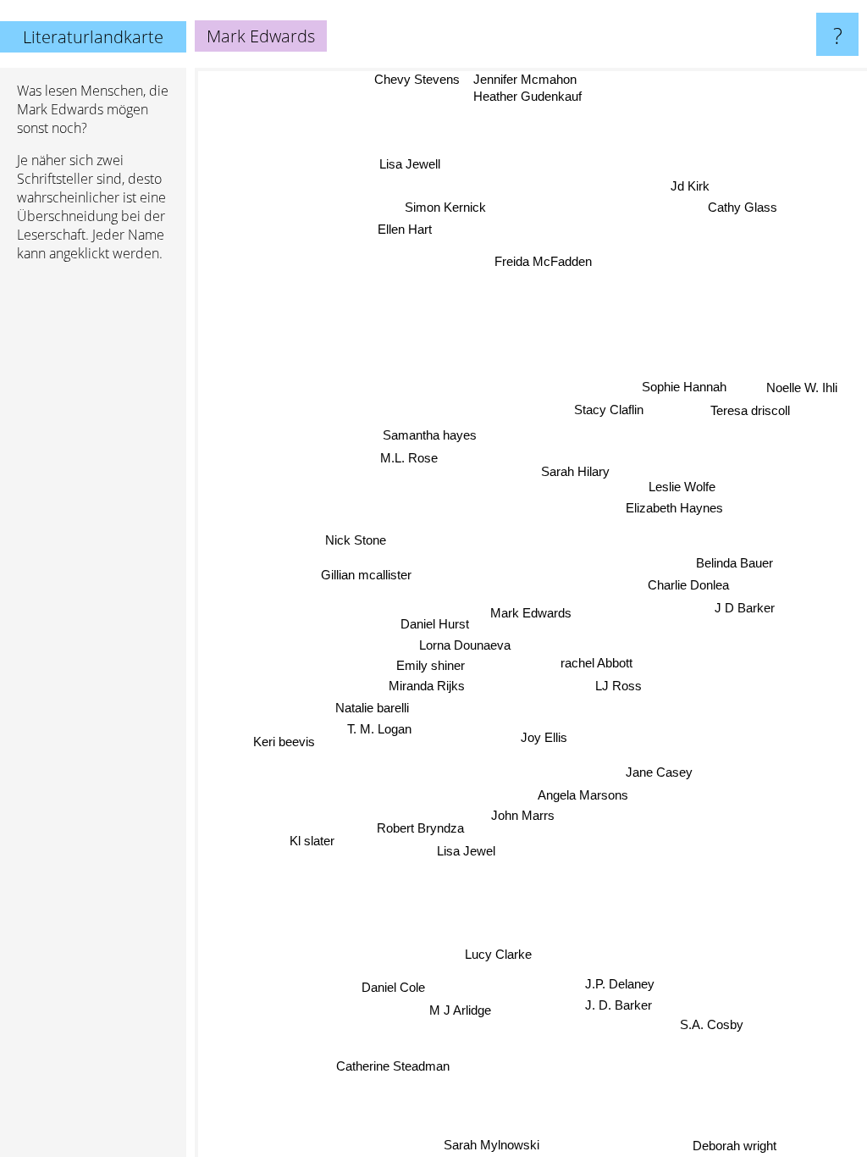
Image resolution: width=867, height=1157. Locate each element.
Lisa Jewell (407, 165)
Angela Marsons (582, 796)
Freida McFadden (543, 261)
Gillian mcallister (367, 574)
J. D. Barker (620, 1009)
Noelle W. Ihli (803, 392)
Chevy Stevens (418, 79)
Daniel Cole (394, 989)
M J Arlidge (461, 1012)
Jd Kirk (678, 199)
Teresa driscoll (750, 415)
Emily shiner (430, 665)
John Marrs (520, 816)
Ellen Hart (411, 224)
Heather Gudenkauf (527, 96)
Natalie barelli (372, 707)
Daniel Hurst (434, 623)
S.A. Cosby (717, 1017)
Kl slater (312, 840)
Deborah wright (736, 1145)
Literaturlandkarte (93, 36)
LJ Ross (617, 685)
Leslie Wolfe (682, 487)
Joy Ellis (544, 736)
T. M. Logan (379, 729)
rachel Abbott (596, 663)
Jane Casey (658, 774)
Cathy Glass (745, 187)
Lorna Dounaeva (465, 645)
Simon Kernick (448, 202)
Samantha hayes (430, 435)
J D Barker (744, 609)
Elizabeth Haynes (675, 509)
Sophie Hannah (685, 391)
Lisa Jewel (464, 851)
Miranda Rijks (427, 685)
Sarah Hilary (575, 473)
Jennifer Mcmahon (525, 79)
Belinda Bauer (734, 564)
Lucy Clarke (497, 954)
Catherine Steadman (390, 1065)
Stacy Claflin (606, 413)
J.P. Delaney (614, 987)
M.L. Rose (407, 458)
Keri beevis (282, 738)
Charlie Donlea (688, 586)
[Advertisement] (93, 534)
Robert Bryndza (420, 829)
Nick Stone (355, 538)
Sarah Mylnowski (496, 1145)
